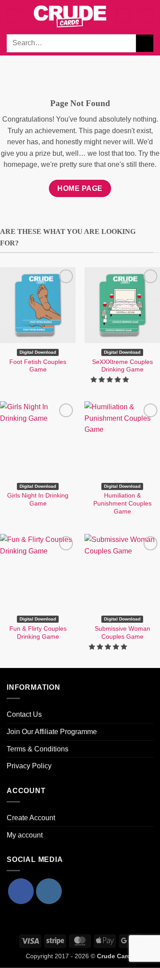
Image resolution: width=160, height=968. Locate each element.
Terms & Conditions (37, 749)
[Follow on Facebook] (21, 891)
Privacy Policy (29, 766)
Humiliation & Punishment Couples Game (122, 503)
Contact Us (24, 714)
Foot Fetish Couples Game (37, 366)
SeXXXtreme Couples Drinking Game (122, 366)
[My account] (123, 15)
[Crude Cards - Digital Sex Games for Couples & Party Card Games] (70, 15)
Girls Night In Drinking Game (37, 499)
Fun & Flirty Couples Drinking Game (38, 632)
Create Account (31, 818)
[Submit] (144, 43)
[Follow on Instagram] (49, 891)
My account (25, 835)
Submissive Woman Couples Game (122, 632)
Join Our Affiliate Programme (52, 731)
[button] (15, 15)
